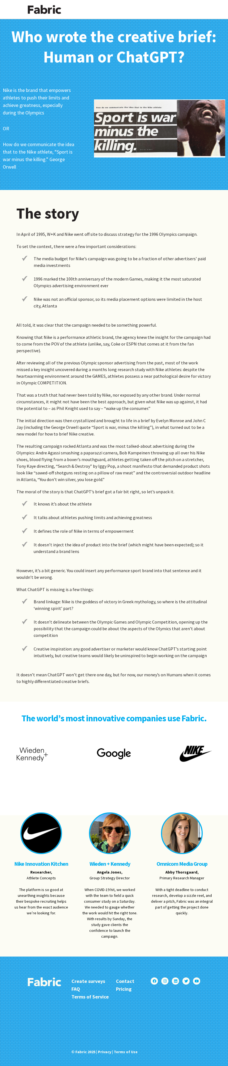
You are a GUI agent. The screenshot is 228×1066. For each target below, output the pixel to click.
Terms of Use (126, 1051)
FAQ (75, 989)
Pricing (124, 989)
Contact (125, 981)
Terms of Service (90, 997)
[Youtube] (196, 981)
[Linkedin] (175, 981)
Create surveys (88, 981)
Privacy (104, 1051)
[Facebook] (154, 981)
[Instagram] (164, 981)
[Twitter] (186, 981)
